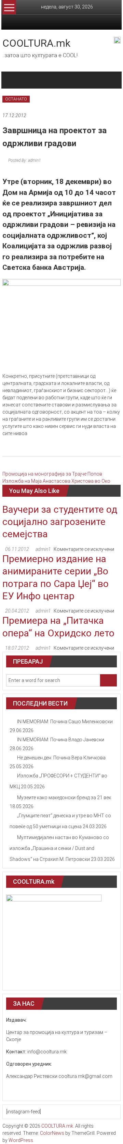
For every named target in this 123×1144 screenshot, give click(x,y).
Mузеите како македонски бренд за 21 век (64, 797)
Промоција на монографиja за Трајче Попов (52, 474)
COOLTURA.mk (36, 43)
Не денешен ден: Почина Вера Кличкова (61, 757)
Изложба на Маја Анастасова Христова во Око (56, 481)
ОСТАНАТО (16, 99)
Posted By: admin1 (24, 160)
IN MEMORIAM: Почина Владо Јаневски (60, 739)
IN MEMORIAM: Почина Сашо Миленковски (65, 721)
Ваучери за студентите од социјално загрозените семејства (59, 522)
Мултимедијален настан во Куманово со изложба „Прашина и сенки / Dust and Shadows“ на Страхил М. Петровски (59, 848)
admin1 (43, 549)
